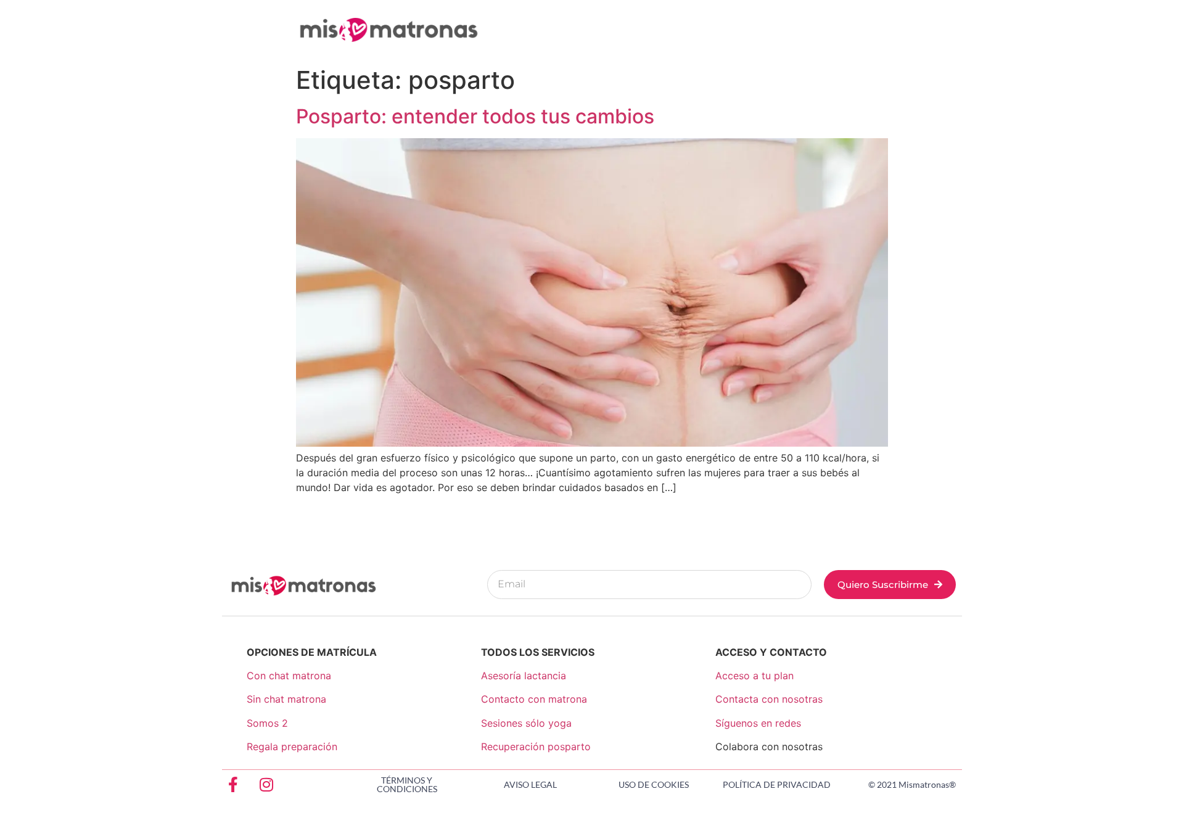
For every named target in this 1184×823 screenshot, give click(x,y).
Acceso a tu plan (754, 675)
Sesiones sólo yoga (526, 723)
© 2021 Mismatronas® (912, 784)
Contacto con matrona (534, 699)
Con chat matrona (289, 675)
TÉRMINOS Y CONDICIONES (407, 784)
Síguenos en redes (758, 723)
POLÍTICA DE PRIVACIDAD (777, 784)
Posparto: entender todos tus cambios (475, 116)
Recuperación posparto (536, 746)
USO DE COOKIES (654, 784)
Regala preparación (292, 746)
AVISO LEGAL (530, 784)
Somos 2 (267, 723)
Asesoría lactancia (523, 675)
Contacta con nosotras (769, 699)
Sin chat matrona (286, 699)
